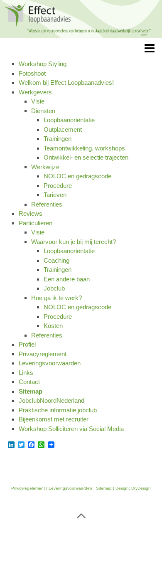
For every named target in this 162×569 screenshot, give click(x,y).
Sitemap (30, 391)
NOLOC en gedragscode (77, 176)
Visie (37, 101)
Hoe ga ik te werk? (56, 297)
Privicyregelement (28, 488)
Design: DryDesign (133, 488)
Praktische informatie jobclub (58, 410)
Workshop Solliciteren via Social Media (71, 428)
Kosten (53, 325)
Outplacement (63, 129)
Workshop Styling (42, 63)
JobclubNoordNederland (51, 400)
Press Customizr (124, 543)
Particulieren (35, 223)
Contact (29, 381)
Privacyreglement (42, 353)
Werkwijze (45, 166)
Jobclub (54, 288)
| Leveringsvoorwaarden (68, 488)
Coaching (56, 260)
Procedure (58, 185)
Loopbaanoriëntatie (69, 119)
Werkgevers (35, 92)
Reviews (30, 213)
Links (26, 372)
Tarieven (55, 194)
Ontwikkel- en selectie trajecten (86, 157)
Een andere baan (67, 279)
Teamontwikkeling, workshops (84, 148)
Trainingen (57, 138)
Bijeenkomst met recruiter (53, 419)
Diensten (43, 110)
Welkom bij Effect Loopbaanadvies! (66, 82)
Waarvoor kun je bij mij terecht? (73, 241)
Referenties (46, 204)
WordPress (62, 543)
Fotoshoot (32, 73)
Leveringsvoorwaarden (50, 363)
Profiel (27, 344)
